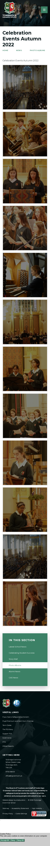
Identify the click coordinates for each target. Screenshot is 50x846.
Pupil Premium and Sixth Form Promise (18, 721)
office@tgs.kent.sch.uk (14, 776)
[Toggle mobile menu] (44, 9)
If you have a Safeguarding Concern (16, 717)
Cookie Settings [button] (21, 814)
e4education (20, 800)
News (19, 50)
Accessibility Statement (20, 808)
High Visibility (37, 808)
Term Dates (7, 725)
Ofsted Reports (8, 746)
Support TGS (7, 734)
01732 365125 (10, 772)
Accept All (5, 840)
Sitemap (6, 808)
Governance (7, 738)
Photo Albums (37, 50)
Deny (13, 840)
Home (5, 50)
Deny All (20, 840)
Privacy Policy (8, 814)
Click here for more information (12, 838)
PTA (4, 742)
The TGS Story (8, 729)
